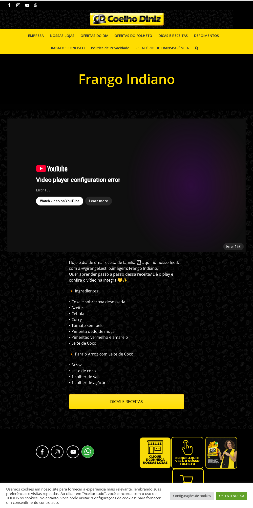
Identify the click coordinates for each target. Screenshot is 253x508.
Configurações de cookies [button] (192, 495)
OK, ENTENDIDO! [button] (231, 495)
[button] (196, 47)
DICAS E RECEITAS (126, 401)
